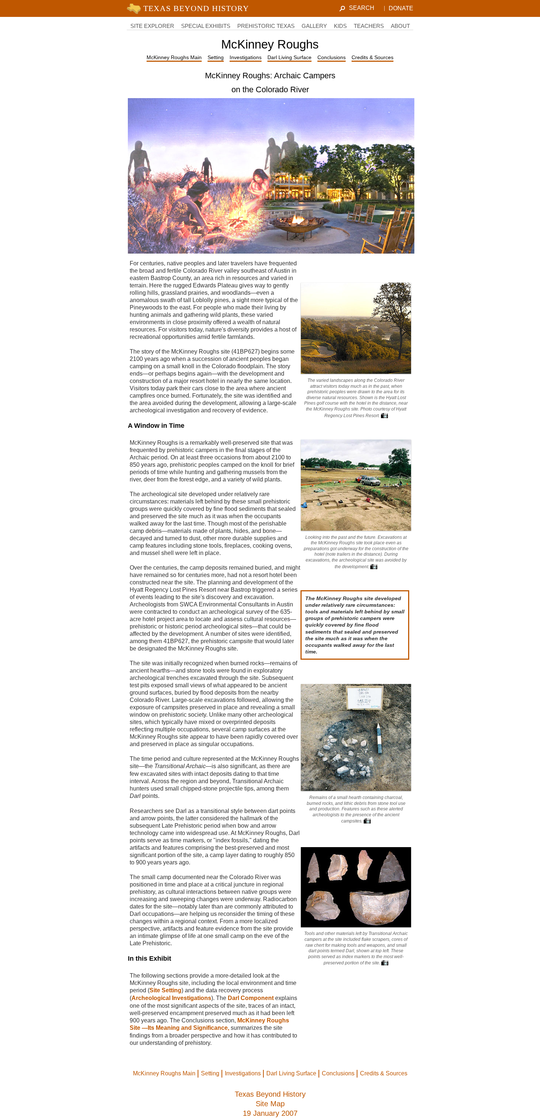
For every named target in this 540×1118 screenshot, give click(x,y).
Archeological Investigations (171, 998)
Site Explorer (152, 26)
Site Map (270, 1104)
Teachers (369, 26)
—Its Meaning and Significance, (186, 1028)
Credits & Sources (372, 57)
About (400, 26)
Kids (340, 26)
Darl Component (251, 998)
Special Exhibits (205, 26)
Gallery (314, 26)
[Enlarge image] (384, 415)
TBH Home (189, 8)
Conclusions (331, 57)
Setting (216, 57)
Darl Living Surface (289, 57)
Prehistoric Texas (266, 26)
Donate (401, 8)
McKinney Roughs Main (174, 57)
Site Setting (165, 990)
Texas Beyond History (270, 1094)
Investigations (246, 57)
